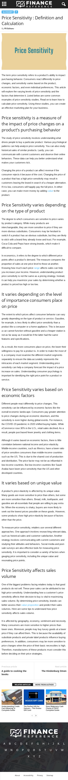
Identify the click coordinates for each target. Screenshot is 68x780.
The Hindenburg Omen (54, 670)
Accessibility (28, 775)
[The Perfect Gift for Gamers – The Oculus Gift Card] (34, 697)
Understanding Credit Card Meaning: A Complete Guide (10, 708)
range (37, 268)
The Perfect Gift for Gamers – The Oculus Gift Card (32, 708)
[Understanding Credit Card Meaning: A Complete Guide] (12, 697)
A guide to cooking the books (14, 672)
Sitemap (49, 775)
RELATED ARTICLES (23, 684)
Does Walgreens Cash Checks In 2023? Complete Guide (54, 708)
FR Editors (9, 28)
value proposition (30, 605)
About (17, 775)
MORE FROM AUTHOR (44, 684)
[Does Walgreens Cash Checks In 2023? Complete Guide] (56, 697)
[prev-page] (32, 715)
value (50, 190)
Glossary (8, 12)
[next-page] (35, 715)
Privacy (40, 775)
